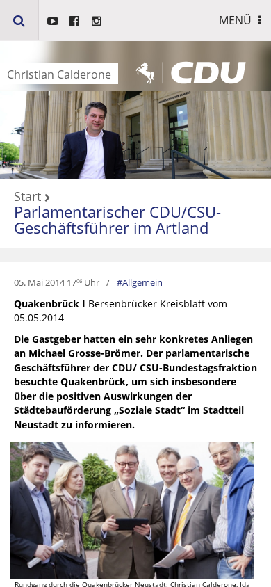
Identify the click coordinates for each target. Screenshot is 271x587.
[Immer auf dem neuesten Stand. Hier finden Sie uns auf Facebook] (74, 21)
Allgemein (142, 282)
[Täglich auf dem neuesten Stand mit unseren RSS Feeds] (96, 21)
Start (27, 196)
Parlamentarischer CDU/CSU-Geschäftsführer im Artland (117, 219)
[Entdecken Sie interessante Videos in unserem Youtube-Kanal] (53, 21)
